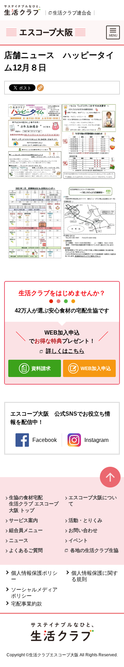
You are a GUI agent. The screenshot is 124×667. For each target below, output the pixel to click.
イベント (78, 540)
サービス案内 (23, 520)
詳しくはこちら (65, 351)
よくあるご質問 (26, 550)
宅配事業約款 (26, 604)
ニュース (18, 540)
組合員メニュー (26, 530)
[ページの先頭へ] (110, 480)
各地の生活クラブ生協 (94, 550)
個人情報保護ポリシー (34, 576)
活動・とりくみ (85, 520)
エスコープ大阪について (93, 500)
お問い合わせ (83, 530)
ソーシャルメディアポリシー (34, 593)
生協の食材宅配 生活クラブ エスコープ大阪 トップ (34, 504)
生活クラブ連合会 (72, 12)
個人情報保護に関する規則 (94, 576)
